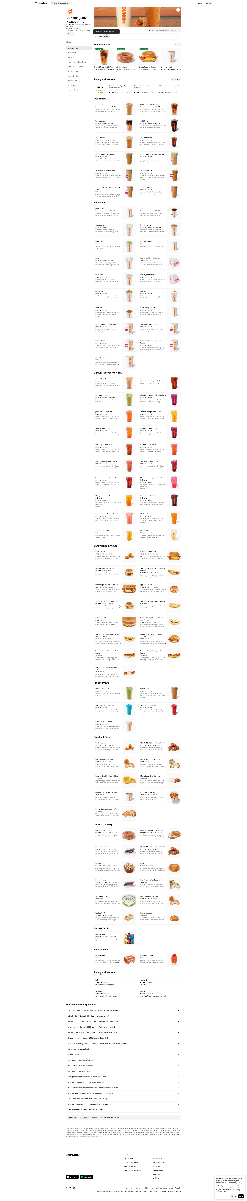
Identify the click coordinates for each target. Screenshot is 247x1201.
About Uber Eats (158, 1170)
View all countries (158, 1163)
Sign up (208, 3)
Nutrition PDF (84, 1136)
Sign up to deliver (130, 1166)
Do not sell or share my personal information (166, 1188)
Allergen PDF (75, 1136)
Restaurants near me (160, 1155)
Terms (138, 1188)
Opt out (233, 1196)
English (157, 1178)
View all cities (157, 1159)
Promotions (128, 1174)
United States (72, 1117)
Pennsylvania (84, 1117)
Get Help (127, 1155)
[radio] (99, 36)
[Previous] (176, 44)
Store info (71, 34)
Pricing (146, 1188)
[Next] (179, 44)
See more (177, 79)
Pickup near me (158, 1166)
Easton (94, 1117)
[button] (123, 1010)
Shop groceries (158, 1174)
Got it (241, 1196)
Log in (200, 3)
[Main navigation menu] (35, 3)
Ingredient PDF (97, 1136)
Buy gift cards (129, 1159)
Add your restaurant (131, 1163)
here (224, 1192)
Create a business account (133, 1170)
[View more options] (178, 10)
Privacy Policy (128, 1188)
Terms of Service (148, 1191)
